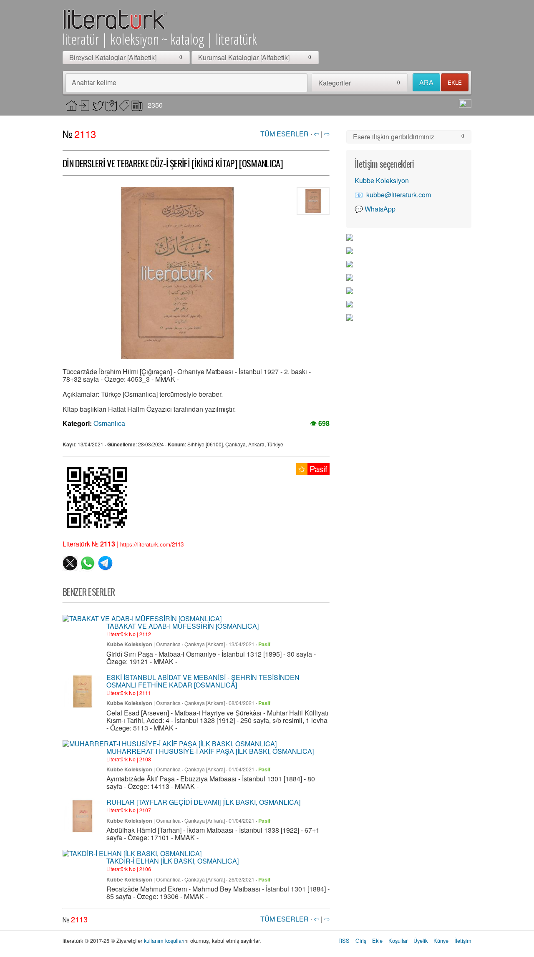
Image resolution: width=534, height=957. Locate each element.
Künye (440, 940)
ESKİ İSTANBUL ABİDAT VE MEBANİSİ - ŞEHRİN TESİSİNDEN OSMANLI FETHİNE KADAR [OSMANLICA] (203, 681)
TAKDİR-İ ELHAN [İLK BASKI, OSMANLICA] (172, 861)
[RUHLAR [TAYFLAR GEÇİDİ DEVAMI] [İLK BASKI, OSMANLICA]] (82, 816)
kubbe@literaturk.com (398, 194)
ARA (426, 82)
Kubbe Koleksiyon (129, 644)
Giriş (360, 940)
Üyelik (420, 940)
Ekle (377, 940)
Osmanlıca (109, 423)
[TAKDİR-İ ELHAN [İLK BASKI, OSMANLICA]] (132, 853)
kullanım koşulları (164, 940)
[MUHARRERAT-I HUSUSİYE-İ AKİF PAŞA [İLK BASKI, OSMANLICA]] (170, 744)
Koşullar (398, 940)
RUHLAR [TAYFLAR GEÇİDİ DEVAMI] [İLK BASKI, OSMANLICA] (203, 802)
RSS (344, 940)
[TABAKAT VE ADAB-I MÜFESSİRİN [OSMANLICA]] (142, 618)
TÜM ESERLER (284, 134)
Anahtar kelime (94, 82)
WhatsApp (380, 209)
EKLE (455, 82)
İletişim (462, 940)
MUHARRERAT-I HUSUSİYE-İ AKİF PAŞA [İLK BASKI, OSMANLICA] (210, 751)
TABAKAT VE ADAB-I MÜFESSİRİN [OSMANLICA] (182, 626)
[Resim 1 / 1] (177, 273)
